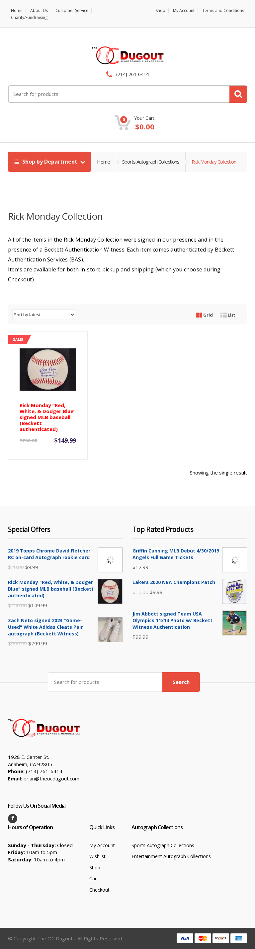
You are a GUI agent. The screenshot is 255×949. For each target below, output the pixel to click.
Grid (207, 315)
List (231, 315)
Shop (160, 10)
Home (17, 10)
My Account (184, 10)
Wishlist (97, 856)
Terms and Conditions (223, 10)
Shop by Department (50, 161)
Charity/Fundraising (29, 17)
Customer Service (71, 10)
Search (181, 682)
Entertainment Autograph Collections (171, 856)
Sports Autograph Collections (150, 161)
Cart (93, 878)
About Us (39, 10)
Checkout (99, 890)
